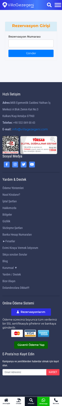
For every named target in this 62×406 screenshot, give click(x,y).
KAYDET (53, 372)
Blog (5, 261)
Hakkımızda (9, 208)
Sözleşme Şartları (12, 228)
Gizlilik (6, 221)
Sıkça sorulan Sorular (14, 254)
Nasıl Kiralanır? (11, 194)
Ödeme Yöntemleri (13, 188)
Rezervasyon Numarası (24, 36)
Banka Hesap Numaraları (17, 234)
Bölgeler (7, 214)
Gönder (31, 53)
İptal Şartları (9, 201)
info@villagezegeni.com (30, 129)
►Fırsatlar (8, 241)
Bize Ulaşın (8, 281)
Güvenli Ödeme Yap (31, 344)
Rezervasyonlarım (32, 312)
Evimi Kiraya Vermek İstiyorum (20, 248)
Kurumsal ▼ (9, 268)
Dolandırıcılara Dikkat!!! (15, 287)
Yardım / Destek (11, 274)
